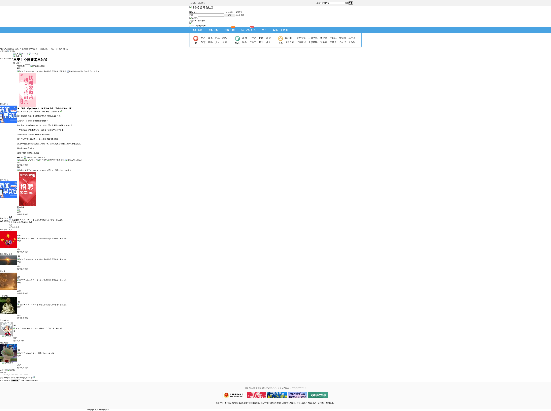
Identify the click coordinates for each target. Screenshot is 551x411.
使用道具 (20, 165)
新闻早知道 (4, 104)
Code (20, 375)
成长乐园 (289, 42)
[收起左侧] (17, 56)
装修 (275, 30)
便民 (268, 42)
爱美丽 (323, 42)
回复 (19, 162)
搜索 (346, 3)
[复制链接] (17, 63)
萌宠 (268, 38)
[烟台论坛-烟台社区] (201, 7)
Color (3, 375)
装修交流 (313, 38)
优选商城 (301, 42)
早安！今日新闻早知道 (59, 49)
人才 (217, 42)
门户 (196, 43)
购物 (210, 42)
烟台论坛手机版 (43, 71)
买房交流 (301, 38)
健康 (224, 42)
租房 (244, 38)
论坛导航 (213, 30)
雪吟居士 (3, 271)
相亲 (224, 38)
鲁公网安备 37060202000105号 (293, 388)
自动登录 (229, 12)
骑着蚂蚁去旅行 (6, 254)
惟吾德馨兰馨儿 (6, 230)
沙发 (19, 167)
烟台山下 (289, 38)
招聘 (261, 38)
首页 (194, 3)
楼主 (19, 68)
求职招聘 (229, 30)
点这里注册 (239, 15)
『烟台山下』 (44, 49)
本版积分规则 (5, 381)
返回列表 (3, 51)
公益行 (342, 42)
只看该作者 (54, 71)
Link (12, 375)
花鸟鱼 (333, 42)
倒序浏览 (79, 71)
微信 (203, 3)
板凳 (10, 217)
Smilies (25, 375)
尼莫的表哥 (4, 343)
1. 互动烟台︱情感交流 (28, 49)
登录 (24, 112)
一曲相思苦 (4, 296)
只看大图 (62, 71)
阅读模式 (87, 71)
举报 (26, 165)
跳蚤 (244, 42)
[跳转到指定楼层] (37, 66)
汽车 (217, 38)
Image (8, 375)
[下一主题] (33, 54)
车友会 (352, 38)
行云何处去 (4, 320)
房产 (264, 30)
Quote (16, 375)
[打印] (16, 54)
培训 (261, 42)
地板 (19, 236)
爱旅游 (352, 42)
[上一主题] (24, 54)
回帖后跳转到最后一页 (29, 381)
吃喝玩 (333, 38)
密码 (191, 15)
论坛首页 (197, 30)
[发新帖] (11, 51)
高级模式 (3, 373)
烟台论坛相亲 (248, 30)
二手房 (253, 38)
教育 (203, 42)
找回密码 (238, 12)
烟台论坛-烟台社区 (7, 49)
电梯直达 (20, 66)
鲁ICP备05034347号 (270, 388)
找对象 (323, 38)
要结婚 (342, 38)
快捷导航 (284, 30)
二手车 (253, 42)
